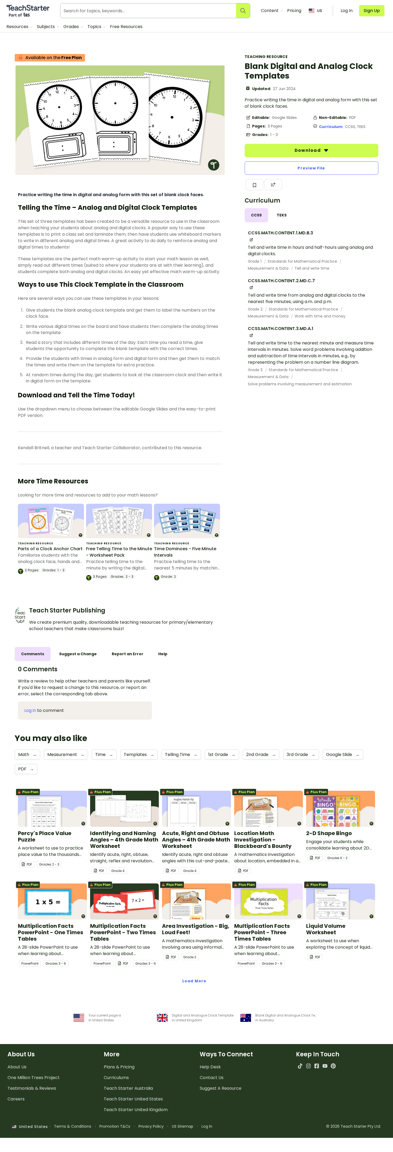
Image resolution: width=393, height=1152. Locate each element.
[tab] (256, 215)
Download (308, 150)
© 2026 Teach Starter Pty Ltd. (353, 1126)
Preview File (311, 168)
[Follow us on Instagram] (308, 1065)
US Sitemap (182, 1126)
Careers (16, 1099)
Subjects (46, 27)
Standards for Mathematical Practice (303, 261)
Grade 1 (255, 261)
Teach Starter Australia (128, 1088)
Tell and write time (312, 268)
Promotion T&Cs (114, 1126)
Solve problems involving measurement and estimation (300, 384)
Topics (94, 27)
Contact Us (212, 1078)
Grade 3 (256, 370)
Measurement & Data (269, 268)
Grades (71, 27)
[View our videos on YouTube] (325, 1065)
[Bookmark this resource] (254, 184)
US (319, 10)
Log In (207, 1126)
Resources (17, 27)
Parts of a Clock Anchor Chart (50, 549)
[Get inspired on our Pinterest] (333, 1065)
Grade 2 (256, 309)
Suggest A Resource (220, 1088)
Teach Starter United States (133, 1099)
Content (270, 10)
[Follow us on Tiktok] (300, 1065)
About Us (16, 1067)
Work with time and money (320, 316)
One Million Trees (33, 1078)
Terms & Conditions (72, 1126)
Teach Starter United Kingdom (136, 1110)
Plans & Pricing (119, 1067)
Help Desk (210, 1067)
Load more (194, 981)
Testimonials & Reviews (31, 1088)
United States (32, 1126)
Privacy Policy (151, 1126)
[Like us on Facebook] (317, 1065)
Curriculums (116, 1078)
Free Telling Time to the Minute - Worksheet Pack (119, 552)
